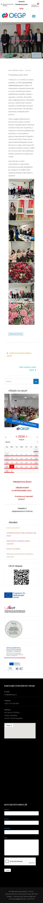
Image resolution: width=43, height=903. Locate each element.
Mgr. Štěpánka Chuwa (15, 70)
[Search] (36, 381)
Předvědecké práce (15, 334)
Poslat (8, 870)
